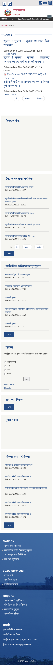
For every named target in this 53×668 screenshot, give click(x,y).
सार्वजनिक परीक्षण (11, 613)
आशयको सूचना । (11, 297)
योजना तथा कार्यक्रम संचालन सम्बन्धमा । (19, 465)
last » (40, 98)
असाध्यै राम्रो (11, 362)
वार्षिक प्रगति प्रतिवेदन (14, 600)
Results (7, 388)
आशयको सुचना (10, 323)
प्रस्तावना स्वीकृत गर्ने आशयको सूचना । (19, 286)
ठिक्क (8, 370)
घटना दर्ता (8, 575)
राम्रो (8, 366)
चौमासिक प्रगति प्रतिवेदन (15, 604)
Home (4, 25)
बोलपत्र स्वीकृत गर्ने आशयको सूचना (17, 274)
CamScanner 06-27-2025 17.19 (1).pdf (26, 74)
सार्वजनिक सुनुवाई (11, 609)
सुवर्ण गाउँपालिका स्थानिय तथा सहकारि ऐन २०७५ (22, 224)
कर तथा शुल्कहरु (11, 559)
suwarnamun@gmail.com (19, 644)
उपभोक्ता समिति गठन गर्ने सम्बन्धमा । (18, 476)
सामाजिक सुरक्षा (10, 579)
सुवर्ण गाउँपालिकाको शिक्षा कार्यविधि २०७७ (19, 213)
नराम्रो (9, 373)
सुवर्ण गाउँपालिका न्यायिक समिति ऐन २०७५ (20, 236)
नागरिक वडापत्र (11, 584)
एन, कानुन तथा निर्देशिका (15, 554)
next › (27, 98)
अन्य (9, 253)
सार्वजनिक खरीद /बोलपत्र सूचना (18, 550)
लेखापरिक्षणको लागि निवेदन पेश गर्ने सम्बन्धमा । (32, 19)
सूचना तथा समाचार (12, 545)
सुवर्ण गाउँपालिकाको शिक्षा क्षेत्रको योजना (19, 187)
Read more (10, 54)
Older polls (9, 385)
